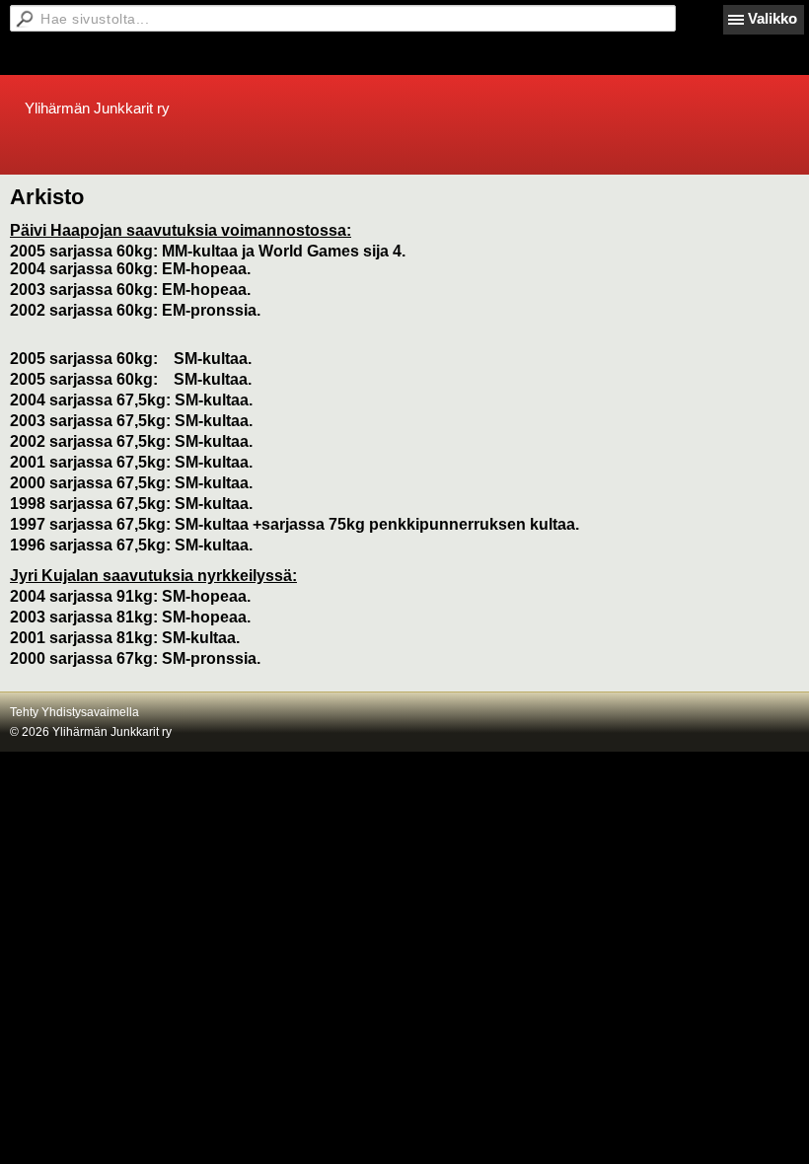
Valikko (772, 18)
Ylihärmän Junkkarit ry (97, 108)
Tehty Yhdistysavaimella (74, 712)
